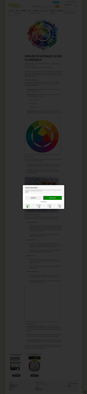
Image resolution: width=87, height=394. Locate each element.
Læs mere (26, 191)
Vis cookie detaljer (43, 201)
